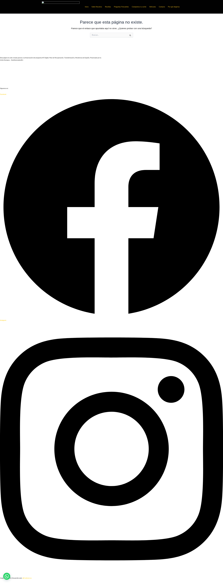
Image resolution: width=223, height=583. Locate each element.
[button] (6, 576)
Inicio (87, 7)
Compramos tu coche (139, 7)
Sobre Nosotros (97, 7)
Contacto (162, 7)
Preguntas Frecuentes (121, 7)
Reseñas (108, 7)
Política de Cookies (6, 82)
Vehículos (152, 7)
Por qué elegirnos (174, 7)
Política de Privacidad (7, 76)
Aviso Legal (3, 70)
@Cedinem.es (27, 578)
